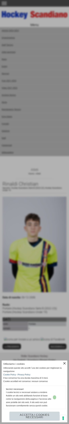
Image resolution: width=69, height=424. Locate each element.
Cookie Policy (9, 375)
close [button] (64, 363)
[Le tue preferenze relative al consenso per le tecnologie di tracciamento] (63, 418)
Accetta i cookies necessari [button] (34, 416)
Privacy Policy (24, 375)
